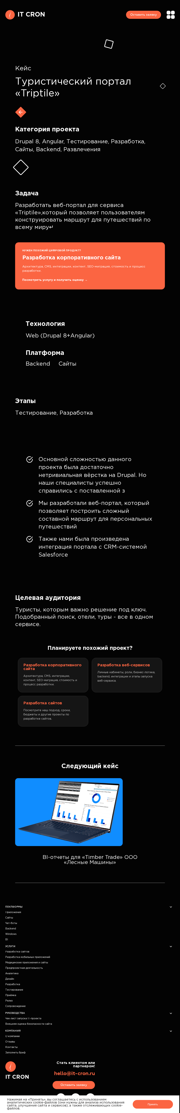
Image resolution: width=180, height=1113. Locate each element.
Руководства (15, 1013)
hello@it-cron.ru (74, 1073)
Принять (153, 1104)
